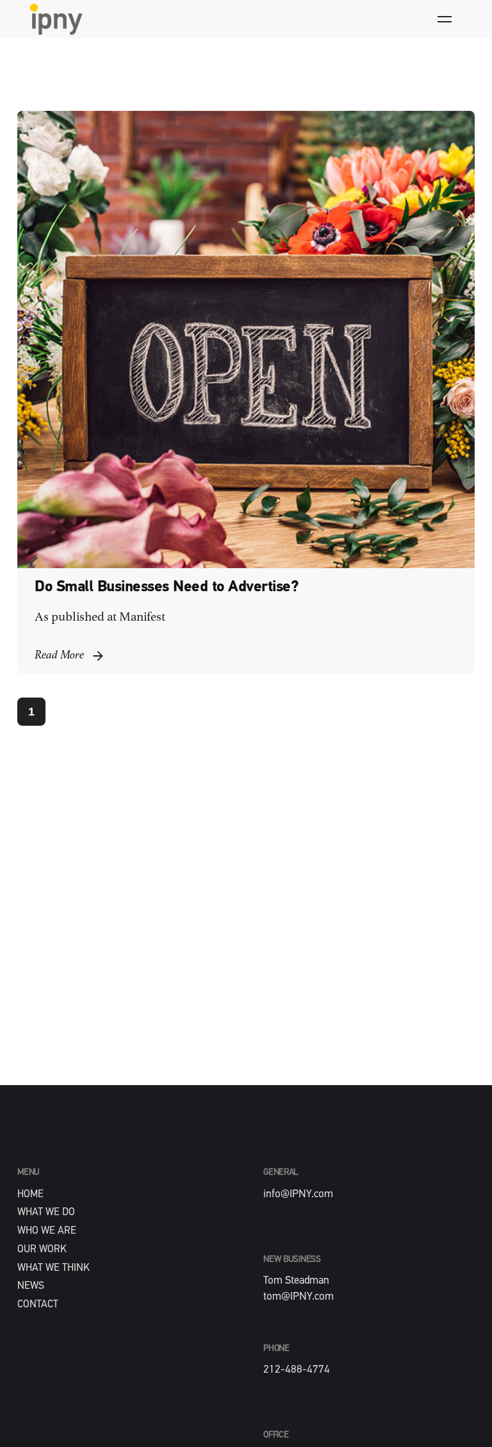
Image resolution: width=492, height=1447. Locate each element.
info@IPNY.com (298, 1194)
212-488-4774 (296, 1369)
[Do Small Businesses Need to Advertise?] (246, 339)
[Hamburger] (445, 19)
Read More (59, 656)
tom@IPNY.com (298, 1296)
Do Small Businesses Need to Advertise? (167, 587)
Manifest (142, 617)
